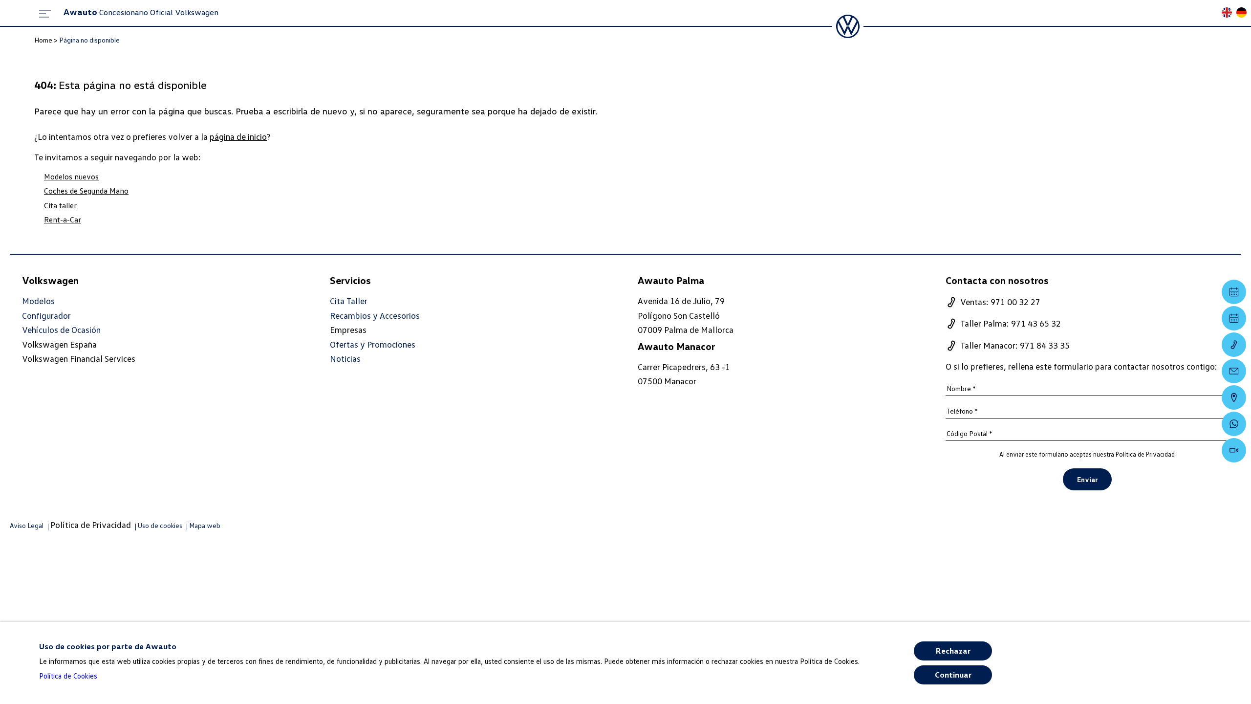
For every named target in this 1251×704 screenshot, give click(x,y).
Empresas (348, 329)
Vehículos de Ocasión (61, 330)
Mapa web (204, 525)
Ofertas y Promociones (372, 344)
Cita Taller (348, 301)
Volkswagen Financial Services (78, 358)
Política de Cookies (68, 675)
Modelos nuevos (71, 176)
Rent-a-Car (62, 219)
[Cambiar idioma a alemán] (1243, 13)
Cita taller (60, 205)
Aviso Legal (26, 525)
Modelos (38, 301)
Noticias (345, 358)
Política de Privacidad (1145, 454)
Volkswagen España (59, 344)
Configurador (46, 315)
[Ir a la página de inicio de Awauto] (848, 26)
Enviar (1087, 479)
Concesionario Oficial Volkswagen (141, 12)
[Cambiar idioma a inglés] (1229, 13)
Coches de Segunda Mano (86, 191)
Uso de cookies (160, 525)
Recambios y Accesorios (375, 315)
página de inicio (238, 136)
